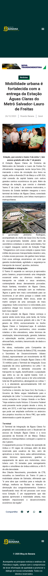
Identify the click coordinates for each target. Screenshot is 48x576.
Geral (40, 116)
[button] (43, 29)
